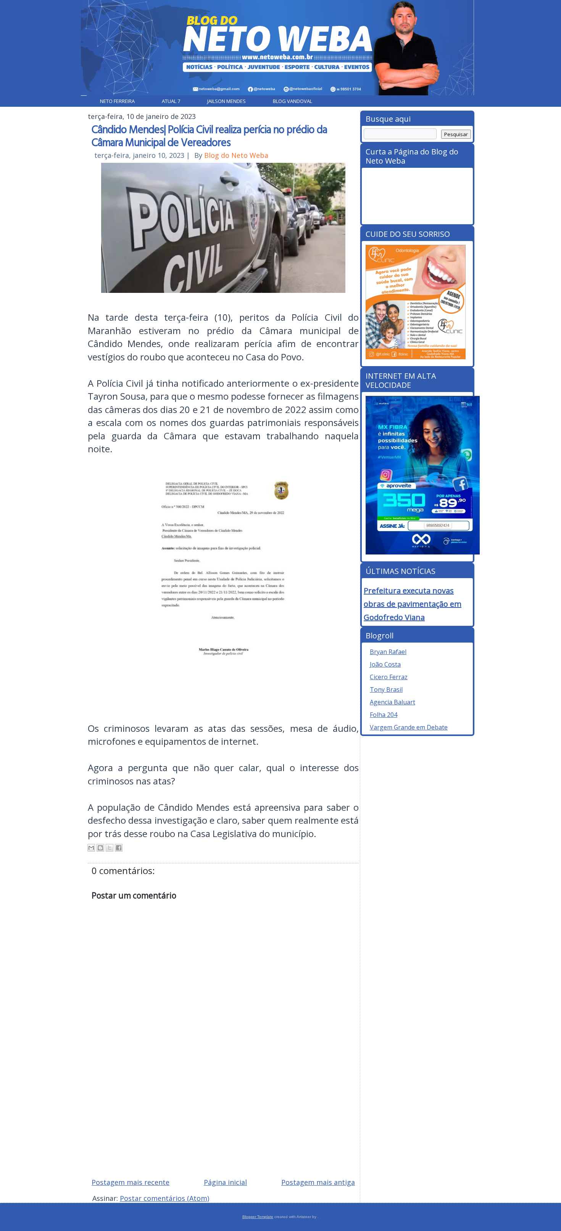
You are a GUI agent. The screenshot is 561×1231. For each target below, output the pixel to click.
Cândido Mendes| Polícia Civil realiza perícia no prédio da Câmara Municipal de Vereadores (209, 135)
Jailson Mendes (226, 101)
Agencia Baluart (392, 702)
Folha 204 (383, 714)
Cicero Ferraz (389, 677)
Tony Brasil (386, 689)
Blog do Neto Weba (236, 155)
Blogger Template (257, 1217)
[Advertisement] (223, 1117)
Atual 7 (171, 101)
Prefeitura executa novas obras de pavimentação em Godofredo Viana (412, 603)
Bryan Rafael (388, 652)
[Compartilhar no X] (109, 848)
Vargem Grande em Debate (409, 727)
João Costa (385, 664)
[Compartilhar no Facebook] (119, 848)
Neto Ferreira (117, 101)
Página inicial (225, 1182)
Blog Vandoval (292, 101)
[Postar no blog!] (100, 848)
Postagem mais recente (130, 1182)
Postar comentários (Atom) (164, 1198)
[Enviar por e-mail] (91, 848)
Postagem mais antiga (318, 1182)
